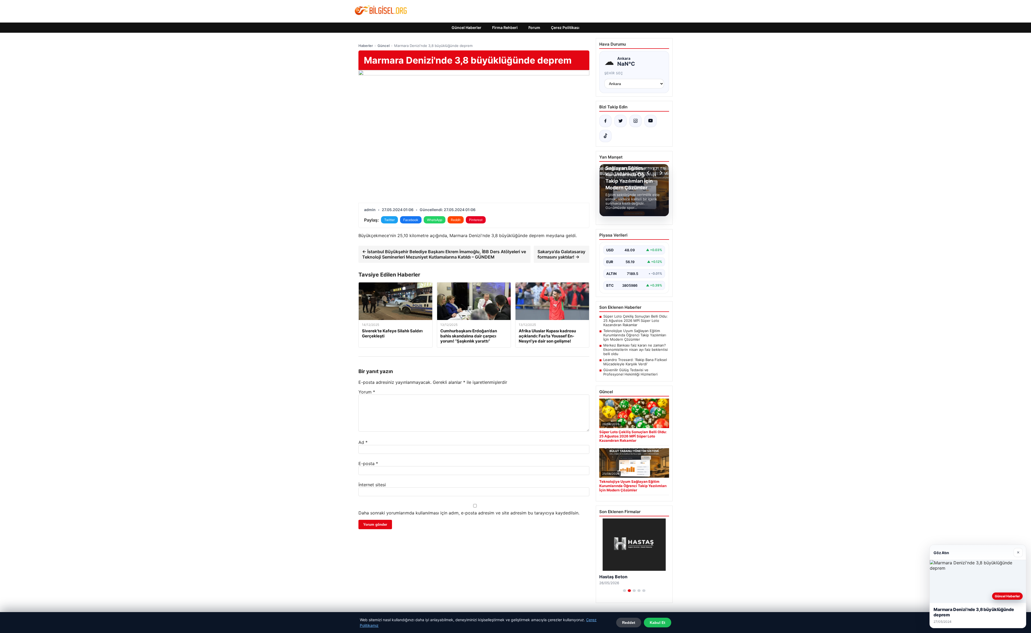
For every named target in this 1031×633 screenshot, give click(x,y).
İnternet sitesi (372, 484)
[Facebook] (605, 121)
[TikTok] (605, 136)
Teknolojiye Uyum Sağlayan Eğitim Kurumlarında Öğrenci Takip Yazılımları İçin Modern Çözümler (634, 335)
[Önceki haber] (649, 172)
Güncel (383, 45)
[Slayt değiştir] (624, 590)
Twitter (389, 220)
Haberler (365, 45)
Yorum (366, 392)
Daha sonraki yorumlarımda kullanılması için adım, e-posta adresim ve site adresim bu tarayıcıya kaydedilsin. (468, 513)
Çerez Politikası (565, 27)
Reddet (628, 622)
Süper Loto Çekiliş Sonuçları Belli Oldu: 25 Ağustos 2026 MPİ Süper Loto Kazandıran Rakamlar (635, 320)
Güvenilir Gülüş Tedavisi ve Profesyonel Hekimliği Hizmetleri (630, 372)
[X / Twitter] (620, 121)
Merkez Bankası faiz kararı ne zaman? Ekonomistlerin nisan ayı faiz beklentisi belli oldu (635, 349)
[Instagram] (635, 121)
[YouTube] (650, 121)
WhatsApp (434, 220)
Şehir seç (613, 73)
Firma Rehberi (505, 27)
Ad (363, 442)
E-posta (368, 463)
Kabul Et (657, 622)
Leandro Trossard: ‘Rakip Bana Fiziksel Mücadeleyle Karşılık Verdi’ (635, 362)
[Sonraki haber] (660, 172)
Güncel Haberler (466, 27)
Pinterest (475, 220)
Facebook (410, 220)
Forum (534, 27)
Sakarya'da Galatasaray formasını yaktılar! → (561, 254)
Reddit (455, 220)
